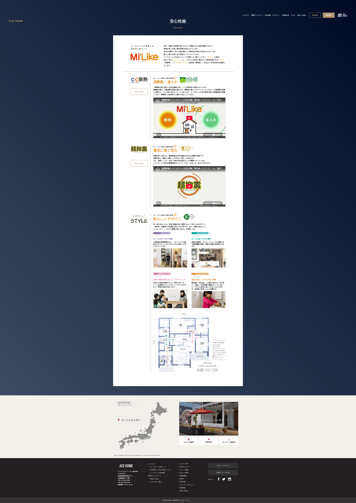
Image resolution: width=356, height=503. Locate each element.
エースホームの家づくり (158, 466)
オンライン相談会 (228, 442)
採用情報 (182, 488)
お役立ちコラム (184, 466)
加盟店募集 (183, 475)
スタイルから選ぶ (156, 482)
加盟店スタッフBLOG (223, 472)
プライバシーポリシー (186, 485)
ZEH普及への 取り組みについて (160, 470)
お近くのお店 (301, 15)
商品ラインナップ (257, 15)
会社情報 (182, 482)
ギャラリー (276, 15)
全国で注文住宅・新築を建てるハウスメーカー (175, 500)
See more (139, 92)
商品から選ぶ (154, 479)
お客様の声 (285, 15)
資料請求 (315, 15)
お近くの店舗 (183, 473)
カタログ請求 (189, 442)
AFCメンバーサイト (223, 465)
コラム (293, 15)
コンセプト (246, 15)
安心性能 (268, 15)
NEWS (181, 479)
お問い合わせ (183, 491)
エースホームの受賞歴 (157, 473)
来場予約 (329, 15)
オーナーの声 (183, 464)
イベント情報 (183, 470)
